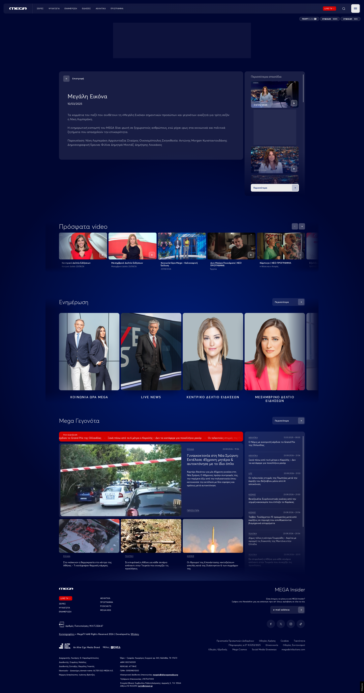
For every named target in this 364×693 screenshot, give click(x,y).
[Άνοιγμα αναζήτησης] (343, 8)
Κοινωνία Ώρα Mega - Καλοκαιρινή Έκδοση (179, 264)
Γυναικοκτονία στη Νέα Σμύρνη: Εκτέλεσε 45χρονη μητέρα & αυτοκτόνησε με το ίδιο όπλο (212, 459)
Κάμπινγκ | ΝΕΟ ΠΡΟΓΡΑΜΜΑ (275, 262)
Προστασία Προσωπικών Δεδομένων (235, 640)
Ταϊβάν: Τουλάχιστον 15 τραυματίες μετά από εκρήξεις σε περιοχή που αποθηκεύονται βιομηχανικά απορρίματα (273, 520)
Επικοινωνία (272, 645)
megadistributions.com (293, 649)
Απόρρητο (362, 687)
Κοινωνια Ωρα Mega (89, 397)
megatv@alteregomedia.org (165, 675)
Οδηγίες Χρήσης (267, 640)
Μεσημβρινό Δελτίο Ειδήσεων (127, 262)
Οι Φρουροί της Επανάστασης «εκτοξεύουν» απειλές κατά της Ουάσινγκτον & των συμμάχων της (212, 565)
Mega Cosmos (239, 649)
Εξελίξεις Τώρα (317, 262)
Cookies (285, 640)
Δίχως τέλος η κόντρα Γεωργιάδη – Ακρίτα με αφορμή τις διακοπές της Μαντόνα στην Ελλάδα (272, 541)
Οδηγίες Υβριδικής (217, 649)
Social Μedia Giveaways (264, 649)
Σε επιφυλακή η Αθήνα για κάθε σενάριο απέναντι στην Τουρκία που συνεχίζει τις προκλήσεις (146, 565)
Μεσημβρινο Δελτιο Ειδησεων (274, 399)
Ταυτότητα (299, 640)
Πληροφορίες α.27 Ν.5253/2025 (244, 645)
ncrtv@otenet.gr (145, 686)
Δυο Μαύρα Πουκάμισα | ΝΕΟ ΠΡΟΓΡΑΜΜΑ (226, 264)
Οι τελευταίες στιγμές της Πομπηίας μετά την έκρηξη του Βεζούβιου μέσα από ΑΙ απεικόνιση (273, 481)
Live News (151, 397)
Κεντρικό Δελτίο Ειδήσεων (76, 262)
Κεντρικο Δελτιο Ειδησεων (213, 397)
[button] (355, 8)
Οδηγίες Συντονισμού (294, 645)
